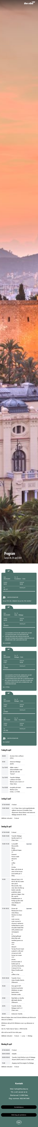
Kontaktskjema (18, 1107)
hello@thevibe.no (21, 1089)
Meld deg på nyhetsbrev (18, 1115)
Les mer (29, 787)
